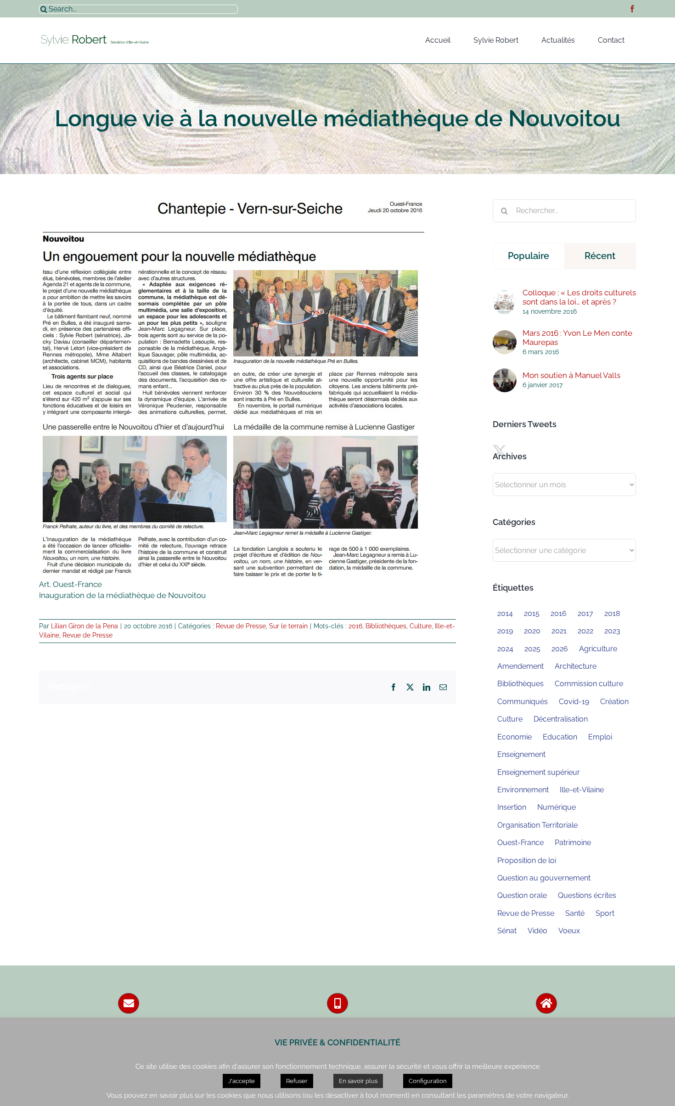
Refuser (297, 1081)
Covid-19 (574, 701)
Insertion (511, 807)
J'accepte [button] (241, 1081)
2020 (532, 630)
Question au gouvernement (544, 878)
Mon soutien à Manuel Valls (571, 375)
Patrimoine (573, 842)
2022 (585, 630)
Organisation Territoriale (537, 825)
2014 (505, 613)
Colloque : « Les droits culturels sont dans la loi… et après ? (579, 297)
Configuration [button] (428, 1081)
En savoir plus (358, 1081)
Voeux (569, 930)
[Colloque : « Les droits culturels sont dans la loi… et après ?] (505, 295)
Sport (605, 913)
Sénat (507, 930)
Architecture (575, 666)
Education (560, 737)
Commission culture (589, 683)
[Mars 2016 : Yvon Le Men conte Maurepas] (505, 335)
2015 (532, 613)
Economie (514, 737)
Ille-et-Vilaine (582, 789)
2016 (355, 626)
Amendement (520, 666)
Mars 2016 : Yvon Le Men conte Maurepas (577, 337)
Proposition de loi (526, 860)
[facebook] (632, 8)
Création (614, 701)
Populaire (528, 255)
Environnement (523, 789)
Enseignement (521, 754)
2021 (559, 630)
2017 (585, 613)
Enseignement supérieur (538, 772)
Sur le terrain (288, 626)
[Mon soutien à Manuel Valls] (505, 373)
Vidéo (537, 930)
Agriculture (598, 648)
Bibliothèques (386, 626)
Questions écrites (587, 895)
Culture (421, 626)
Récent (600, 255)
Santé (575, 913)
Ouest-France (520, 842)
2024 (505, 648)
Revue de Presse (241, 626)
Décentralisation (561, 719)
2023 (612, 630)
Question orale (522, 895)
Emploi (600, 737)
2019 (505, 630)
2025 (532, 648)
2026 (559, 648)
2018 (612, 613)
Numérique (556, 807)
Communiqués (522, 701)
